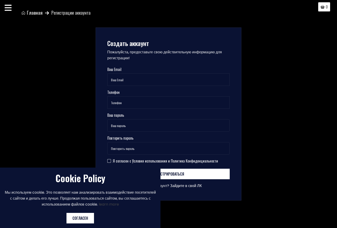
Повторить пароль (120, 138)
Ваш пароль (115, 115)
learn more (109, 204)
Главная (34, 12)
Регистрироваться (168, 174)
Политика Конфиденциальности (194, 161)
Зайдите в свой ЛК (186, 185)
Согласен (80, 218)
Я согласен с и (165, 161)
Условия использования (149, 161)
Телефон (113, 92)
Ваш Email (114, 69)
